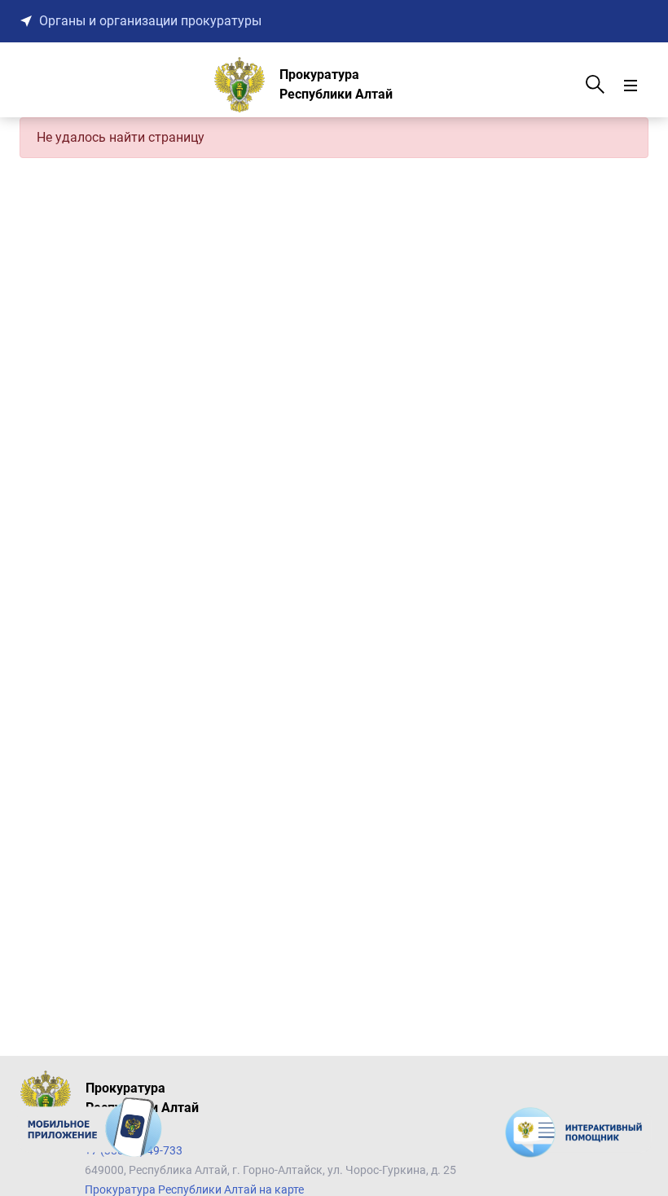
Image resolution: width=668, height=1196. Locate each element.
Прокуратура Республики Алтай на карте (194, 1189)
